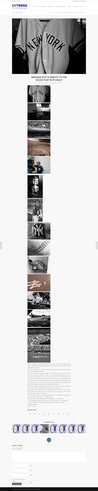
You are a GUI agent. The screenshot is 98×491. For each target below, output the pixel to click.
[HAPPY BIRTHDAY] (44, 428)
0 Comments (45, 82)
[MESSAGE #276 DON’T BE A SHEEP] (1, 245)
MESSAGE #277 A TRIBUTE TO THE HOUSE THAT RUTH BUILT (49, 78)
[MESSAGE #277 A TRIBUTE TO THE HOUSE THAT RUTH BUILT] (49, 46)
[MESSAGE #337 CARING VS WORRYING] (81, 428)
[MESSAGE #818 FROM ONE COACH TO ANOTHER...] (35, 428)
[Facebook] (12, 1)
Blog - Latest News (17, 12)
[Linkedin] (17, 1)
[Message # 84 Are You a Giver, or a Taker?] (25, 428)
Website (31, 475)
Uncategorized (59, 12)
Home (54, 12)
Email (31, 470)
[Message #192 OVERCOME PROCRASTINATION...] (62, 428)
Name (31, 465)
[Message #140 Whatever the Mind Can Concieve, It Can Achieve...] (53, 428)
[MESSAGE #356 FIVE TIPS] (16, 428)
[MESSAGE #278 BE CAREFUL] (97, 245)
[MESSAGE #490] (72, 428)
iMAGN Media (37, 489)
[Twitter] (15, 1)
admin (60, 82)
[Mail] (19, 1)
